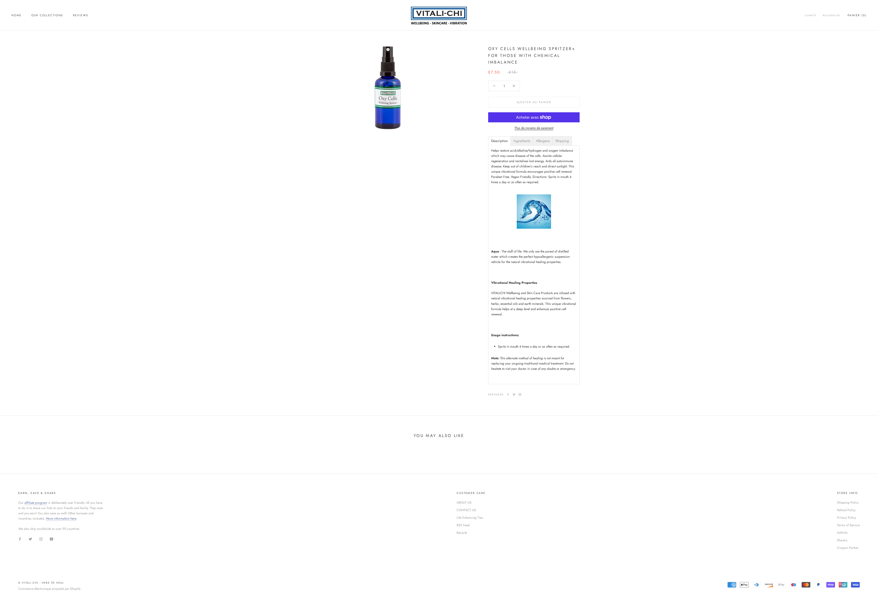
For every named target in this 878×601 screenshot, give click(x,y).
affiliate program (35, 502)
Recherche (831, 15)
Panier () (857, 15)
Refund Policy (846, 510)
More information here (61, 518)
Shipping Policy (848, 502)
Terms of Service (848, 525)
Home (16, 15)
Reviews (80, 15)
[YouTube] (51, 538)
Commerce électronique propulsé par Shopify (49, 588)
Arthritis (842, 532)
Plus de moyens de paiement (534, 128)
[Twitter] (514, 394)
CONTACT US (466, 510)
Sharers (842, 540)
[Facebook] (508, 394)
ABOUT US (464, 502)
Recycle (462, 532)
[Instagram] (41, 538)
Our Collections (47, 15)
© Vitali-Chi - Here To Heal (41, 583)
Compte (810, 15)
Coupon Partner (848, 547)
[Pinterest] (520, 394)
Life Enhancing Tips (470, 517)
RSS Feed (463, 525)
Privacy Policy (846, 517)
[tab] (499, 141)
